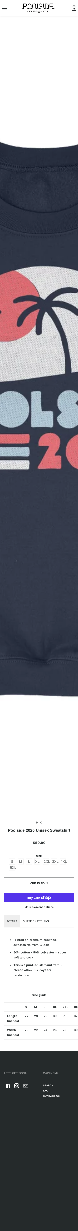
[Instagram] (16, 1086)
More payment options (39, 906)
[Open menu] (4, 8)
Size (39, 856)
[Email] (25, 1086)
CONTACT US (51, 1095)
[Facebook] (8, 1086)
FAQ (45, 1090)
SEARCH (48, 1085)
